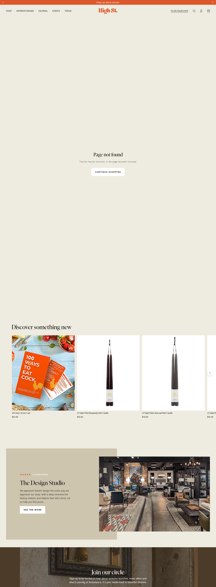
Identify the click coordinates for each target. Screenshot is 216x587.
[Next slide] (210, 372)
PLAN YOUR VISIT (179, 10)
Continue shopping (108, 172)
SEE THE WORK (33, 509)
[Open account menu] (201, 10)
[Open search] (194, 11)
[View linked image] (154, 494)
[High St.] (108, 11)
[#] (61, 494)
